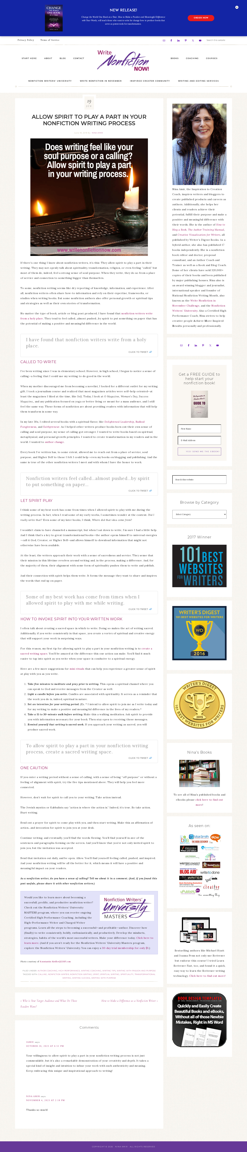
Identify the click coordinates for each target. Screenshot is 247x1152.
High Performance (69, 971)
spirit (96, 974)
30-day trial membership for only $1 (125, 948)
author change (54, 442)
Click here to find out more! (207, 975)
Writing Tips (109, 971)
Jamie (30, 1042)
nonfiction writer (58, 974)
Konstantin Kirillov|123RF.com (55, 961)
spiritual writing (110, 974)
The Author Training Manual (206, 229)
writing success (81, 978)
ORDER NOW (201, 18)
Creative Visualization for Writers (199, 234)
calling (42, 974)
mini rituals (77, 668)
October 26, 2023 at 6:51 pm (45, 1046)
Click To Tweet (138, 352)
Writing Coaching (91, 971)
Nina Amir (33, 1096)
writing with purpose (103, 978)
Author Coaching (48, 971)
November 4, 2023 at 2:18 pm (45, 1100)
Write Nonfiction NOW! (123, 60)
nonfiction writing (81, 974)
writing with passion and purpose (136, 971)
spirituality (127, 974)
